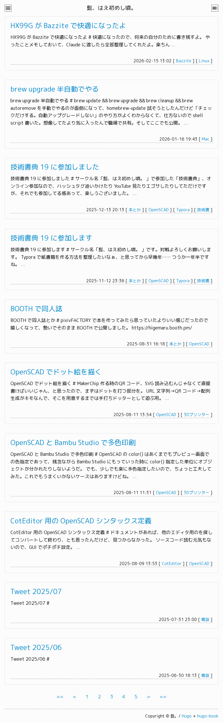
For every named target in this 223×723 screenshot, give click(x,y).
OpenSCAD (158, 209)
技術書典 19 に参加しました (54, 167)
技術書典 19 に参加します (51, 238)
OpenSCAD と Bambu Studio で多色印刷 (73, 442)
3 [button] (111, 696)
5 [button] (135, 696)
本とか (135, 209)
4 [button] (123, 696)
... (173, 44)
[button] (60, 696)
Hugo (187, 716)
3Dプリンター (196, 414)
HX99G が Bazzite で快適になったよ (68, 25)
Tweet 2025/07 (36, 591)
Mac (205, 139)
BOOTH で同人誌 (36, 309)
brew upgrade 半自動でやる (54, 89)
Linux (204, 60)
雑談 (205, 619)
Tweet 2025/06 (36, 647)
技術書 (203, 209)
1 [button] (87, 696)
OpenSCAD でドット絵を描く (56, 372)
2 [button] (99, 696)
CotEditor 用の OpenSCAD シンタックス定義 (81, 521)
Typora (183, 209)
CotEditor (171, 563)
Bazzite (183, 60)
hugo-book (207, 716)
